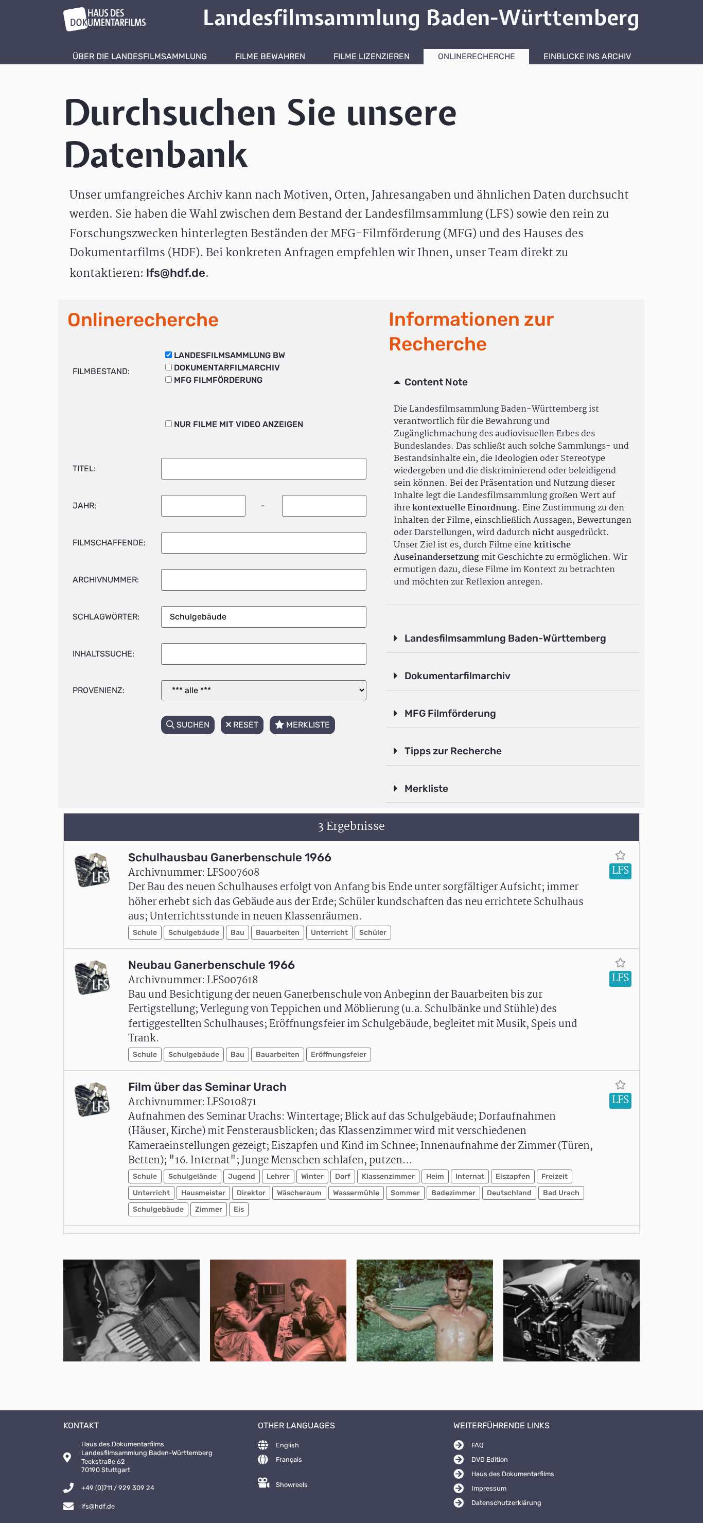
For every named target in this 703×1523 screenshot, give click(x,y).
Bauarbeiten (278, 932)
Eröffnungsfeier (338, 1054)
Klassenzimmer (388, 1176)
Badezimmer (453, 1193)
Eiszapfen (513, 1176)
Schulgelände (192, 1176)
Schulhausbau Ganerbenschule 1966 (229, 857)
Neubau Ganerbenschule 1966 (211, 965)
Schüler (372, 932)
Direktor (251, 1193)
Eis (239, 1209)
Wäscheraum (299, 1193)
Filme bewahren (270, 56)
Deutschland (509, 1193)
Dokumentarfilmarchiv (458, 676)
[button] (512, 382)
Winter (312, 1176)
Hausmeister (203, 1193)
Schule (145, 932)
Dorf (342, 1176)
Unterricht (329, 932)
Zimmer (208, 1209)
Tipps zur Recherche (453, 751)
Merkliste (426, 788)
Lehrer (278, 1176)
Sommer (405, 1193)
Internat (469, 1176)
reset (244, 725)
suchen (191, 725)
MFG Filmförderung (450, 713)
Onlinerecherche (476, 56)
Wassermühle (356, 1193)
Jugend (241, 1176)
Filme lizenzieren (371, 56)
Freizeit (554, 1176)
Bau (237, 932)
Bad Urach (561, 1193)
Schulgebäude (193, 932)
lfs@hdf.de (175, 273)
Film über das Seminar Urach (207, 1087)
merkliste (307, 725)
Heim (435, 1176)
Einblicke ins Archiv (587, 56)
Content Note (436, 382)
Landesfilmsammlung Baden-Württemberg (505, 638)
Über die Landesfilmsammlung (140, 56)
